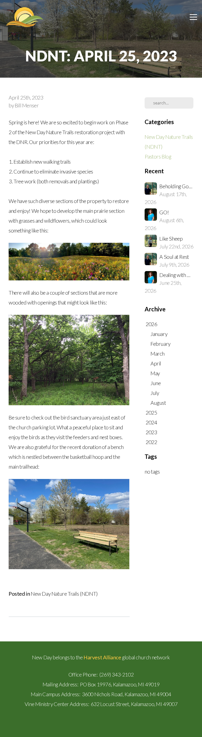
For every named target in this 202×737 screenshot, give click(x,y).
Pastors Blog (158, 156)
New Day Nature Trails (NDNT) (64, 594)
